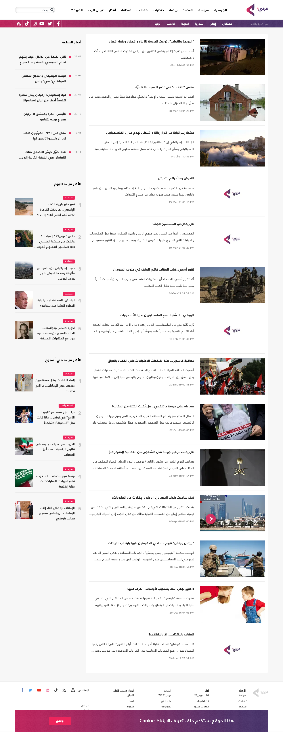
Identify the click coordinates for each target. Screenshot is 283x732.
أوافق (60, 720)
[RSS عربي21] (19, 23)
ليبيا (132, 701)
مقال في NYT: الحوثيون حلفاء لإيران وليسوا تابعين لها (44, 135)
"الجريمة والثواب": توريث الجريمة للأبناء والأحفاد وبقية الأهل (151, 41)
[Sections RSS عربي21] (72, 690)
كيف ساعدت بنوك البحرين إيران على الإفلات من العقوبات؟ (153, 497)
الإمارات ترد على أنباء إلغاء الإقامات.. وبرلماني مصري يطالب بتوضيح (57, 513)
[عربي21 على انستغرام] (34, 23)
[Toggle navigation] (52, 10)
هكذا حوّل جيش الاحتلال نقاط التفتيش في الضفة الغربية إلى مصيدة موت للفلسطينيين (44, 155)
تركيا (157, 23)
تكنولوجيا (166, 707)
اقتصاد (188, 10)
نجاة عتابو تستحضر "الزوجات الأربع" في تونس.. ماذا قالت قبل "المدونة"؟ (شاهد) (56, 417)
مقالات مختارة (201, 707)
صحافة (126, 10)
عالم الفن (166, 701)
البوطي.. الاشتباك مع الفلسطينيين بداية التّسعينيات (157, 315)
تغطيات (158, 10)
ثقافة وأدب (67, 406)
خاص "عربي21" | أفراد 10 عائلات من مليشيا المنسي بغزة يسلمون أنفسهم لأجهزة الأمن (56, 242)
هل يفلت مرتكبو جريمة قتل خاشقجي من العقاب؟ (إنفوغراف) (151, 452)
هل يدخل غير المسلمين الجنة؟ (173, 224)
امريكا (185, 23)
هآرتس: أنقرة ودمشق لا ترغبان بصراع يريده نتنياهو (45, 116)
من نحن (85, 705)
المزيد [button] (78, 10)
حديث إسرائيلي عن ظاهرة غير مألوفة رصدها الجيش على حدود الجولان (56, 273)
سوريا (199, 23)
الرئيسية (219, 10)
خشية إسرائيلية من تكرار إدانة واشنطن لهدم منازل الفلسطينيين (150, 132)
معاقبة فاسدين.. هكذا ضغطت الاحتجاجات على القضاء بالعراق (151, 360)
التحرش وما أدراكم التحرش (176, 178)
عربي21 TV (165, 695)
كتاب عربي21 (201, 695)
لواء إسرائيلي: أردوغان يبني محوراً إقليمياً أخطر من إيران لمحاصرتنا (42, 97)
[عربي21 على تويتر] (50, 23)
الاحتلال (227, 23)
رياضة (173, 10)
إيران (213, 23)
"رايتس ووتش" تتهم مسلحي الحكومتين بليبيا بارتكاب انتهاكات (151, 543)
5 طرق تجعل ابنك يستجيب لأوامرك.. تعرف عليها (160, 589)
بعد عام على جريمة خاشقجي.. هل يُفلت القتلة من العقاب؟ (153, 406)
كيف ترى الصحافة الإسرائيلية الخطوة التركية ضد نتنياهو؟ (56, 303)
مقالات (142, 10)
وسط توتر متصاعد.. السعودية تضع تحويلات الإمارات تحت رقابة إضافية (55, 481)
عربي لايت (96, 10)
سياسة (204, 10)
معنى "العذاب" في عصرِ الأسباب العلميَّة (165, 87)
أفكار (112, 10)
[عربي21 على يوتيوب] (41, 23)
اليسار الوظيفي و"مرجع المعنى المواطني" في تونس (44, 78)
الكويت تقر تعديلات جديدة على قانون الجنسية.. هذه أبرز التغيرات (55, 449)
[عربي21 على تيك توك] (27, 23)
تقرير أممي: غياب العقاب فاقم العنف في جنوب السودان (153, 269)
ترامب (171, 23)
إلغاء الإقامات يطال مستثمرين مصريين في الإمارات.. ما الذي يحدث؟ (55, 386)
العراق (130, 695)
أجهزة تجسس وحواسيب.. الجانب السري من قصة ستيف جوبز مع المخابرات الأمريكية (55, 333)
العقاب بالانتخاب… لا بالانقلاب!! (170, 634)
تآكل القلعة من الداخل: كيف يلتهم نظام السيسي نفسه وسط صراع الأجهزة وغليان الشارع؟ (42, 60)
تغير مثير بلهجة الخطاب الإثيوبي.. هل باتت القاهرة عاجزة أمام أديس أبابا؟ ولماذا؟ (56, 210)
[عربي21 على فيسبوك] (58, 23)
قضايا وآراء (203, 701)
